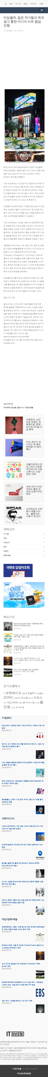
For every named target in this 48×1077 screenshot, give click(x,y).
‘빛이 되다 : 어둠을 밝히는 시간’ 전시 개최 (17, 1001)
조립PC (31, 693)
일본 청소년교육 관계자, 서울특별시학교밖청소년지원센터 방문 (28, 624)
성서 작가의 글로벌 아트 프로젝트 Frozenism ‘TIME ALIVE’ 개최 (26, 670)
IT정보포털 (17, 1068)
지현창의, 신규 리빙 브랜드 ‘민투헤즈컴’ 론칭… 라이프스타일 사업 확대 (34, 424)
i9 (26, 693)
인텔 (23, 693)
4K (17, 707)
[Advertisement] (24, 61)
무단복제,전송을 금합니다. (13, 407)
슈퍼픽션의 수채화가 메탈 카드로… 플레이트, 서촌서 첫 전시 (34, 512)
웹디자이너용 (29, 702)
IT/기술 (6, 534)
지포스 (38, 697)
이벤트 (11, 4)
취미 (5, 547)
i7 (4, 693)
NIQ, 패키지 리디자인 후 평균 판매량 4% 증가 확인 (33, 445)
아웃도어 (6, 542)
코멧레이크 (13, 693)
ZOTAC (8, 697)
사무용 (37, 703)
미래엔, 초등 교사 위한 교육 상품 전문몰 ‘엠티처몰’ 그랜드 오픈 (28, 636)
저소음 (24, 697)
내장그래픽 (12, 702)
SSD (4, 703)
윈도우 (31, 698)
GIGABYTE (17, 698)
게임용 (20, 703)
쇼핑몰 (41, 4)
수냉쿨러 (39, 693)
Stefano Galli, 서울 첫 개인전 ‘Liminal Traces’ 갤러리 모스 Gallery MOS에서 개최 (29, 659)
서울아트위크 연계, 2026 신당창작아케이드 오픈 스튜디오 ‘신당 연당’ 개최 (34, 469)
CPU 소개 (18, 4)
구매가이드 (33, 4)
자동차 (5, 551)
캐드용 (21, 707)
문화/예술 (7, 555)
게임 (5, 538)
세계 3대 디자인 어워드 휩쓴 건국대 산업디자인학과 (34, 490)
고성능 (13, 707)
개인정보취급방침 (24, 1073)
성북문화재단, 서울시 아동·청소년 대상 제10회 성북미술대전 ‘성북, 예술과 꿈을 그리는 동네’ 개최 (29, 648)
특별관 (25, 4)
